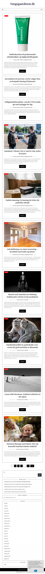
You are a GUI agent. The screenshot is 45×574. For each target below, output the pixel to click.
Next (32, 465)
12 (28, 465)
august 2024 (6, 558)
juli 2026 (5, 503)
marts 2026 (6, 510)
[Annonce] (22, 51)
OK (35, 570)
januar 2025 (6, 546)
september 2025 (7, 526)
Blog (5, 564)
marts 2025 (6, 541)
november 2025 (7, 520)
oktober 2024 (6, 553)
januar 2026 (6, 515)
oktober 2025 (6, 523)
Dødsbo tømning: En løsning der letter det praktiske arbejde (15, 491)
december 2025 (7, 518)
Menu (42, 9)
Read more (22, 71)
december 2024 (7, 548)
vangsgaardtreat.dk (27, 59)
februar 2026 (6, 513)
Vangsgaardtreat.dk (22, 4)
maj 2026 (6, 505)
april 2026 (6, 508)
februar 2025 (6, 543)
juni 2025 (6, 533)
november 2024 (7, 551)
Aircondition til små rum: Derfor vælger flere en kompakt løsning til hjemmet (18, 484)
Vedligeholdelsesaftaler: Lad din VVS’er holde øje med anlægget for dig (17, 486)
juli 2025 (5, 531)
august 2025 (6, 528)
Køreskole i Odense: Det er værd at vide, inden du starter (14, 489)
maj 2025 (6, 536)
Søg (4, 472)
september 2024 (7, 556)
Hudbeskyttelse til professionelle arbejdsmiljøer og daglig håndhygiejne (17, 481)
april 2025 (6, 538)
